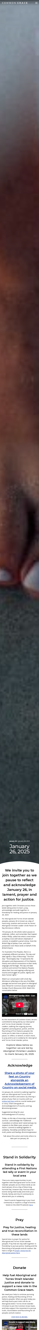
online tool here (8, 1101)
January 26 (13, 841)
